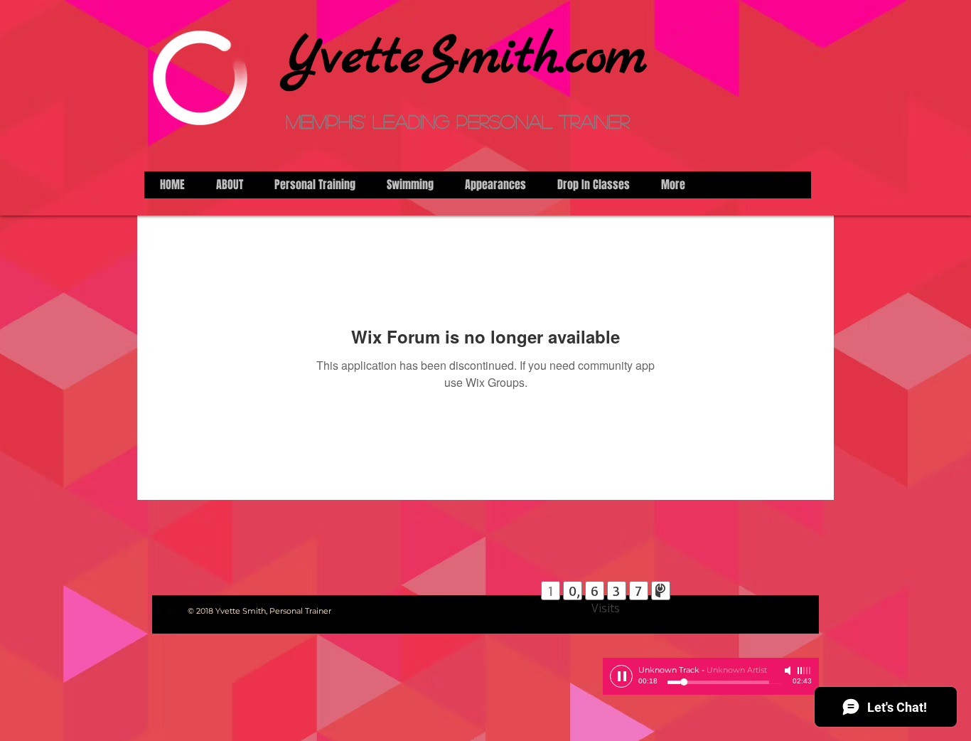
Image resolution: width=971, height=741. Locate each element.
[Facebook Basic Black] (157, 609)
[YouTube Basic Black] (172, 609)
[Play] (621, 676)
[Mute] (789, 670)
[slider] (805, 670)
